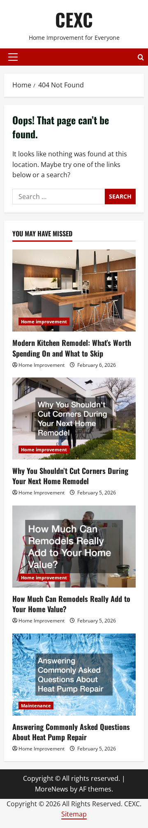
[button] (13, 57)
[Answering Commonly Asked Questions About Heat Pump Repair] (74, 675)
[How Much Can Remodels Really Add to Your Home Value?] (74, 546)
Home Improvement (41, 364)
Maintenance (36, 705)
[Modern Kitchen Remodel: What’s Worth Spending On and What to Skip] (74, 290)
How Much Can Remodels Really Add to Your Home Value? (71, 603)
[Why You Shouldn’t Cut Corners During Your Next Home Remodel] (74, 418)
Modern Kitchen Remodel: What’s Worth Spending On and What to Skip (71, 347)
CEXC (74, 19)
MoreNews (51, 789)
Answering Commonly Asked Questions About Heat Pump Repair (71, 731)
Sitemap (74, 814)
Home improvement (44, 321)
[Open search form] (141, 57)
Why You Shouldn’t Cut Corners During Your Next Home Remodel (70, 475)
